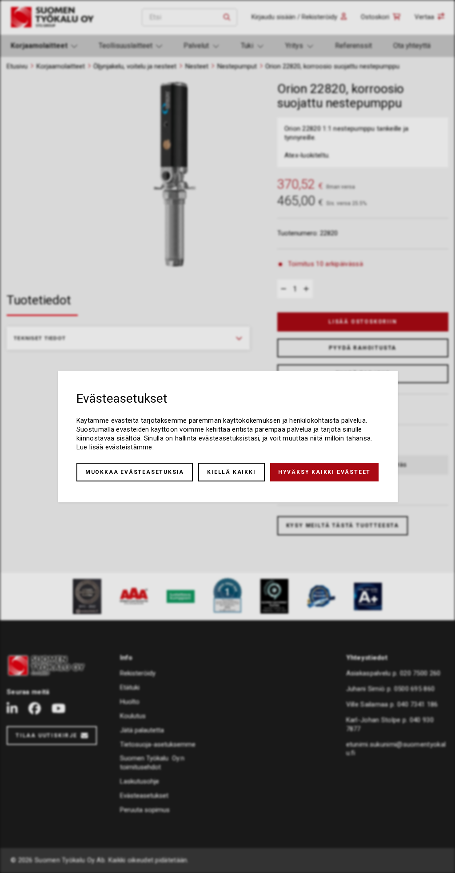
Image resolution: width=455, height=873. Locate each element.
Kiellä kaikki (231, 472)
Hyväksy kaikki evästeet (324, 472)
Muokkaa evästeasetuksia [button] (134, 472)
